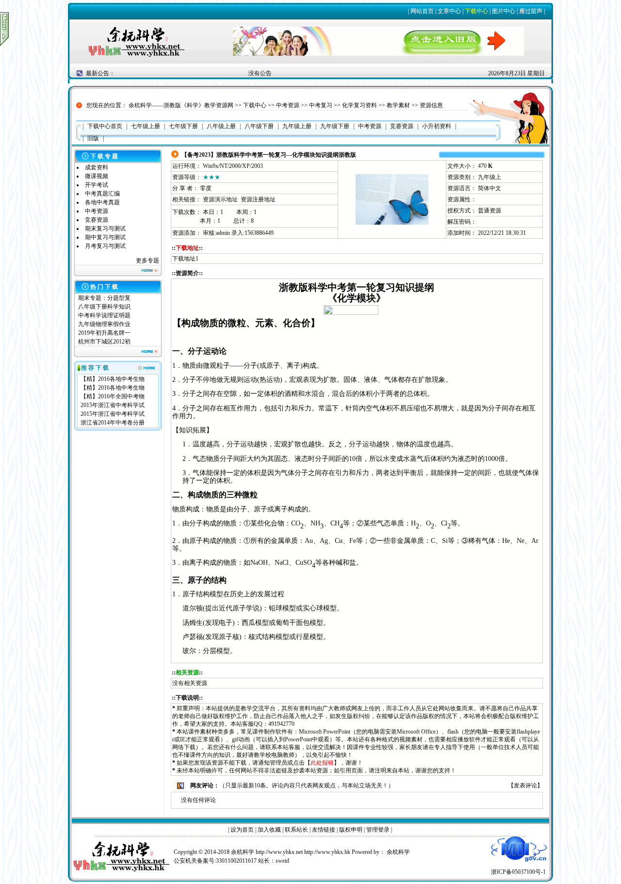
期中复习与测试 (105, 237)
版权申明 (350, 829)
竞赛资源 (96, 219)
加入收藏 (269, 829)
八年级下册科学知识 (104, 306)
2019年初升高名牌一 (104, 332)
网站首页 (422, 11)
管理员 (278, 762)
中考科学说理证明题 (104, 315)
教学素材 (398, 105)
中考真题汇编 (102, 193)
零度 (206, 188)
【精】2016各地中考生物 (113, 379)
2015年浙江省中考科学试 (113, 405)
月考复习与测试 (105, 246)
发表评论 (525, 785)
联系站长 (296, 829)
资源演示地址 (220, 199)
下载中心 (476, 11)
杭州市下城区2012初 (104, 341)
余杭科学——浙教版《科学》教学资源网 (181, 105)
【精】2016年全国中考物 (113, 396)
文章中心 (449, 11)
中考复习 (320, 105)
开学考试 (96, 184)
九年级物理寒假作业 (104, 324)
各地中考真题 (102, 202)
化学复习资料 (359, 105)
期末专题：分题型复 (104, 298)
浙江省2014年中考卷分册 (113, 422)
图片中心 (503, 11)
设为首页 (242, 829)
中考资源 (287, 105)
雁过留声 (530, 11)
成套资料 (96, 167)
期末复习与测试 (105, 228)
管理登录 (378, 829)
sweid (282, 860)
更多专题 (147, 260)
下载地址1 (185, 258)
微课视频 (96, 176)
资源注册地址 (258, 199)
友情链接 (323, 829)
